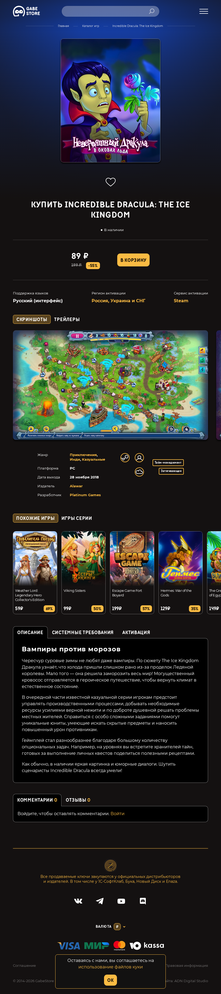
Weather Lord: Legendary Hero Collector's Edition (29, 595)
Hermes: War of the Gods (176, 592)
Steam (181, 300)
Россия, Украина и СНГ (118, 300)
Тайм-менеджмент (168, 463)
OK (110, 980)
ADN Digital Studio (191, 981)
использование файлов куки (110, 966)
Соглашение (24, 965)
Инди (75, 459)
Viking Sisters (74, 590)
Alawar (76, 486)
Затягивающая (171, 471)
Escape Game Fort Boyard (127, 592)
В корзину (133, 260)
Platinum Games (85, 495)
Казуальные (93, 459)
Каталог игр (90, 26)
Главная (63, 26)
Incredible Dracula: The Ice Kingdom (137, 26)
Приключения (83, 455)
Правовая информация (186, 965)
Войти (117, 813)
